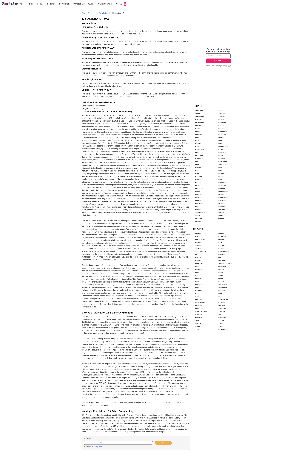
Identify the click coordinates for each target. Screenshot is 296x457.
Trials (197, 216)
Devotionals (64, 4)
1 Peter (221, 320)
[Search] (125, 4)
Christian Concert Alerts (83, 4)
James (197, 320)
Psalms (198, 260)
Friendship (199, 150)
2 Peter (198, 323)
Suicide (198, 210)
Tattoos (221, 210)
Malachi (198, 290)
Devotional (199, 135)
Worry (198, 222)
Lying (197, 174)
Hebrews (222, 317)
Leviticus (198, 236)
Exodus (221, 233)
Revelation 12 (104, 13)
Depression (223, 132)
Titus (220, 314)
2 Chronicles (223, 251)
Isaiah (197, 266)
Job (219, 257)
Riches (198, 201)
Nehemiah (222, 254)
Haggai (198, 287)
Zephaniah (222, 284)
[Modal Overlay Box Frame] (218, 58)
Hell (197, 162)
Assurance (199, 116)
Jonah (220, 278)
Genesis (198, 233)
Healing (221, 159)
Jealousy (222, 165)
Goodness (222, 153)
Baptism (198, 119)
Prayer (198, 198)
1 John (221, 323)
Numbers (222, 236)
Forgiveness (223, 147)
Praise (221, 195)
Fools (197, 147)
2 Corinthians (200, 302)
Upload (40, 4)
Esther (198, 257)
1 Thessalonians (224, 308)
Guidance (222, 156)
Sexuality (199, 204)
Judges (198, 242)
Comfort (198, 126)
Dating (197, 129)
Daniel (197, 272)
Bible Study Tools (96, 447)
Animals (198, 113)
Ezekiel (221, 269)
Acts (220, 296)
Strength (222, 207)
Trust (220, 216)
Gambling (222, 150)
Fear (220, 144)
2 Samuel (221, 245)
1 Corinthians (223, 299)
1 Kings (198, 248)
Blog (31, 4)
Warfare (198, 219)
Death (220, 129)
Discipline (222, 135)
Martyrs (198, 177)
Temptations (200, 213)
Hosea (220, 272)
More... (119, 4)
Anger (221, 110)
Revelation (92, 13)
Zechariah (222, 287)
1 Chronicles (200, 251)
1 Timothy (222, 311)
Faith (197, 141)
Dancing (221, 126)
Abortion (199, 110)
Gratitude (199, 156)
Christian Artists (105, 4)
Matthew (221, 290)
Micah (197, 281)
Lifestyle (199, 168)
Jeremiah (222, 266)
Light (220, 168)
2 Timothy (199, 314)
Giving (197, 153)
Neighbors (222, 183)
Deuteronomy (200, 239)
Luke (220, 293)
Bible (84, 13)
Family (220, 141)
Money (221, 180)
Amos (220, 275)
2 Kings (221, 248)
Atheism (221, 116)
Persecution (223, 192)
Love (197, 171)
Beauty (221, 119)
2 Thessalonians (201, 311)
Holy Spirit (222, 162)
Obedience (222, 186)
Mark (197, 293)
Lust (220, 171)
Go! (163, 443)
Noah (197, 186)
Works (221, 219)
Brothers (222, 123)
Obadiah (198, 278)
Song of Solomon (225, 263)
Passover (199, 189)
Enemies (221, 138)
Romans (198, 299)
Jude (197, 329)
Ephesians (199, 305)
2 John (197, 326)
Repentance (223, 198)
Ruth (220, 242)
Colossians (199, 308)
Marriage (222, 174)
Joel (197, 275)
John (197, 296)
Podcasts (51, 4)
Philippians (222, 305)
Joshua (221, 239)
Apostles (222, 113)
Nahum (221, 281)
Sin (196, 207)
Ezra (197, 254)
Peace (197, 192)
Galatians (222, 302)
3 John (221, 326)
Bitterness (199, 123)
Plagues (198, 195)
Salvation (222, 201)
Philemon (199, 317)
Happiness (199, 159)
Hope (197, 165)
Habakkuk (199, 284)
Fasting (198, 144)
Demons (198, 132)
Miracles (199, 180)
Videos (22, 4)
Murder (198, 183)
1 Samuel (198, 245)
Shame (221, 204)
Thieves (221, 213)
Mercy (221, 177)
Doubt (197, 138)
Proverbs (222, 260)
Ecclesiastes (200, 263)
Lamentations (200, 269)
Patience (221, 189)
